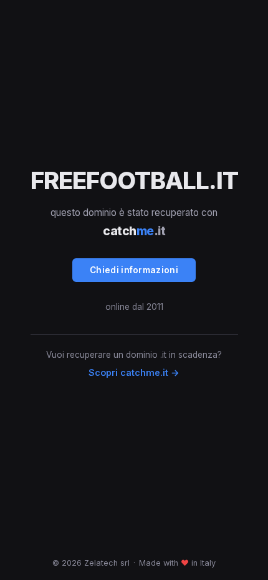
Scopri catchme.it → (134, 372)
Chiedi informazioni (134, 270)
